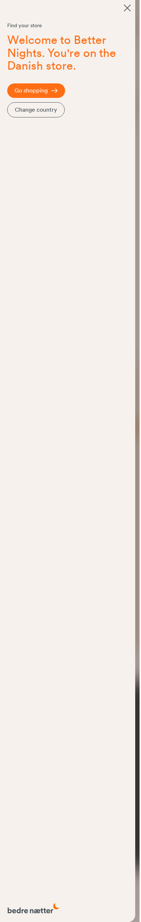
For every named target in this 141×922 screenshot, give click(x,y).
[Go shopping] (127, 8)
